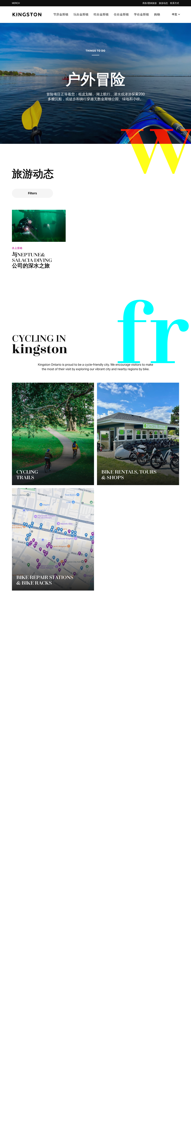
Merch (16, 3)
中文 (174, 14)
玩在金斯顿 (80, 14)
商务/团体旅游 (150, 3)
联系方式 (174, 3)
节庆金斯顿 (60, 14)
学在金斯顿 (141, 14)
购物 (157, 14)
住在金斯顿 (121, 14)
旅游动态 (163, 3)
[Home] (27, 14)
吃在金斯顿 (101, 14)
